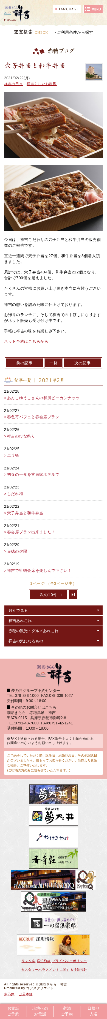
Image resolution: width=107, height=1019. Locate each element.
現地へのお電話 (40, 1011)
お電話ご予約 (13, 1011)
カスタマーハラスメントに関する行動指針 (54, 970)
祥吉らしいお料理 (42, 84)
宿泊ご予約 (67, 1011)
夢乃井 (9, 994)
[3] (73, 594)
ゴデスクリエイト (40, 988)
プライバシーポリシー (69, 961)
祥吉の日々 (13, 84)
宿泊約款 (44, 961)
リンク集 (28, 961)
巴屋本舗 (26, 994)
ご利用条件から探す (75, 32)
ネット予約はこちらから (26, 341)
